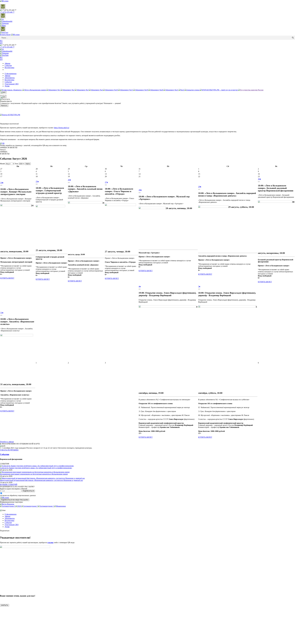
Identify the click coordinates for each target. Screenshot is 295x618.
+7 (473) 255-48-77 (7, 12)
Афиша (7, 63)
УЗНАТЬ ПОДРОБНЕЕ (9, 450)
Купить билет (5, 35)
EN (1, 43)
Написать (4, 105)
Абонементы (10, 78)
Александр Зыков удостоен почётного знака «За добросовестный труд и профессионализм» (36, 468)
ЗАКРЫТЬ (4, 605)
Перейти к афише (7, 442)
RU (1, 41)
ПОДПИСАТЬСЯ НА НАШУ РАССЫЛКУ (14, 500)
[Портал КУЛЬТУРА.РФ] (10, 115)
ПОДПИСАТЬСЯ (28, 491)
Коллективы (9, 68)
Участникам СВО (12, 84)
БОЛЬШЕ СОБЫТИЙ (8, 484)
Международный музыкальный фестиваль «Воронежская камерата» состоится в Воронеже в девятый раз (41, 480)
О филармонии (10, 74)
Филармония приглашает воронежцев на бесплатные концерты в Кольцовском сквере (34, 474)
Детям (7, 86)
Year (16, 164)
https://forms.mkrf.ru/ (61, 128)
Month (2, 164)
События (8, 65)
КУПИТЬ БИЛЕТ (7, 278)
